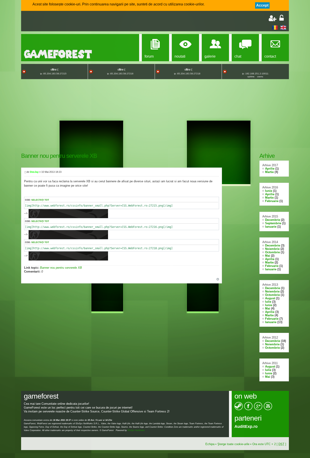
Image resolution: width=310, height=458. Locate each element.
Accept (262, 5)
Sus (218, 279)
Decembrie (272, 220)
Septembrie (273, 223)
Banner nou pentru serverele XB (59, 155)
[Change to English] (283, 27)
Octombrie (272, 252)
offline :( (54, 69)
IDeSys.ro (243, 426)
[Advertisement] (77, 21)
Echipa (209, 444)
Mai (267, 255)
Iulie (268, 301)
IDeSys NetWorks (136, 430)
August (270, 298)
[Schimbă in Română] (275, 27)
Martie (269, 172)
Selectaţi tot (40, 200)
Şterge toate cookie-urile (233, 444)
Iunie (268, 190)
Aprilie (269, 168)
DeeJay (34, 172)
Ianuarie (270, 226)
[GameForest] (58, 54)
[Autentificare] (281, 18)
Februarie (271, 201)
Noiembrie (272, 249)
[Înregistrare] (273, 18)
